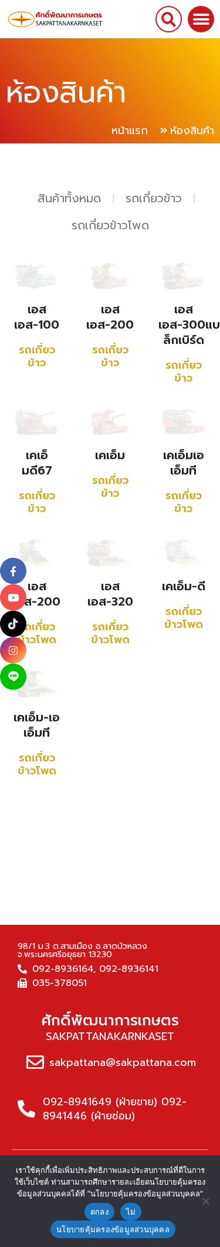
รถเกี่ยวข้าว (154, 198)
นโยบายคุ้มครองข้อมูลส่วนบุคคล (113, 1229)
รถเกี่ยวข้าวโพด (110, 225)
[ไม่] (205, 1201)
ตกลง (99, 1211)
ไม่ (131, 1211)
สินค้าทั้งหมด (69, 198)
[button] (168, 19)
